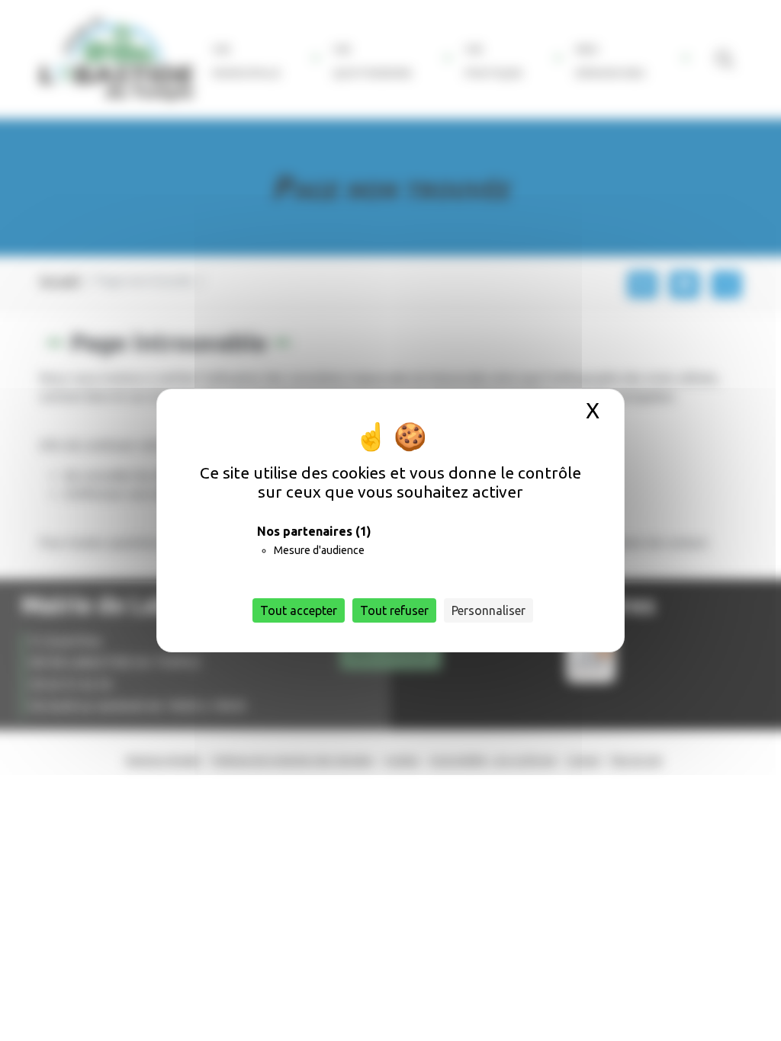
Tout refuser (394, 610)
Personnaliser (488, 610)
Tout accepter (298, 610)
